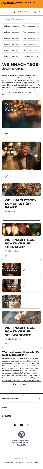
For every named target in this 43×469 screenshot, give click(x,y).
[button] (21, 385)
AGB (36, 462)
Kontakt (29, 462)
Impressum (20, 462)
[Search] (8, 11)
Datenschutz (9, 462)
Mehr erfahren (21, 444)
